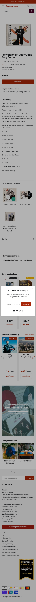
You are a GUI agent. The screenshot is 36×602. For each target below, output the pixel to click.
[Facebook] (14, 310)
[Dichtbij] (32, 288)
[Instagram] (19, 310)
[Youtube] (17, 310)
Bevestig (26, 304)
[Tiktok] (22, 310)
